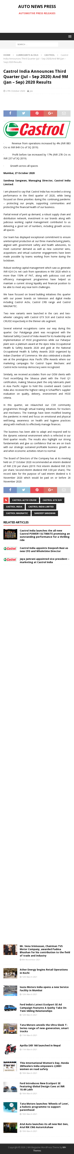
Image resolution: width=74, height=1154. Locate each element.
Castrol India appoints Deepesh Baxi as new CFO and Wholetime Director (44, 549)
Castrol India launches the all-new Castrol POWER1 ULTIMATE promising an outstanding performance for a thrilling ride (45, 535)
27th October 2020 (15, 90)
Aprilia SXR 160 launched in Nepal (40, 1045)
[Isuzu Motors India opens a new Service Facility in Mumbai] (10, 991)
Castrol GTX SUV (52, 500)
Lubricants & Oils (27, 54)
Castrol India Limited (41, 506)
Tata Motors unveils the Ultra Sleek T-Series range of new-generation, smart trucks (44, 1028)
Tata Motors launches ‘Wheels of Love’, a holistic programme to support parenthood (44, 1106)
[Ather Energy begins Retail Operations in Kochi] (10, 973)
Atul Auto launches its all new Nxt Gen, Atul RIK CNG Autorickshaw (44, 1125)
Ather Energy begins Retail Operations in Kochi (44, 971)
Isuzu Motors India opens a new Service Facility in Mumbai (44, 988)
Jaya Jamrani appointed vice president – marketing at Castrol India (44, 560)
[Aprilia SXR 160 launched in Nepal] (10, 1049)
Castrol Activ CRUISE (24, 500)
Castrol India (14, 506)
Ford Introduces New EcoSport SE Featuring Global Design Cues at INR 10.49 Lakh (42, 1086)
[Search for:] (37, 44)
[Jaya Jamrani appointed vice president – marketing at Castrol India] (10, 559)
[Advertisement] (38, 24)
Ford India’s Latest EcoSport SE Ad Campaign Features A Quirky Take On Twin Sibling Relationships (43, 1007)
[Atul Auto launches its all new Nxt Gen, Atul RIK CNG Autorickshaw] (10, 1128)
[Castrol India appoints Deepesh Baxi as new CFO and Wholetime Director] (10, 548)
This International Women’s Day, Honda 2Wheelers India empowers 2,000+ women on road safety (44, 1066)
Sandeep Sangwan (44, 513)
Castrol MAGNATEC (17, 513)
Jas (31, 90)
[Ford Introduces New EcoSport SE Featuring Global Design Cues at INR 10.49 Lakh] (10, 1087)
